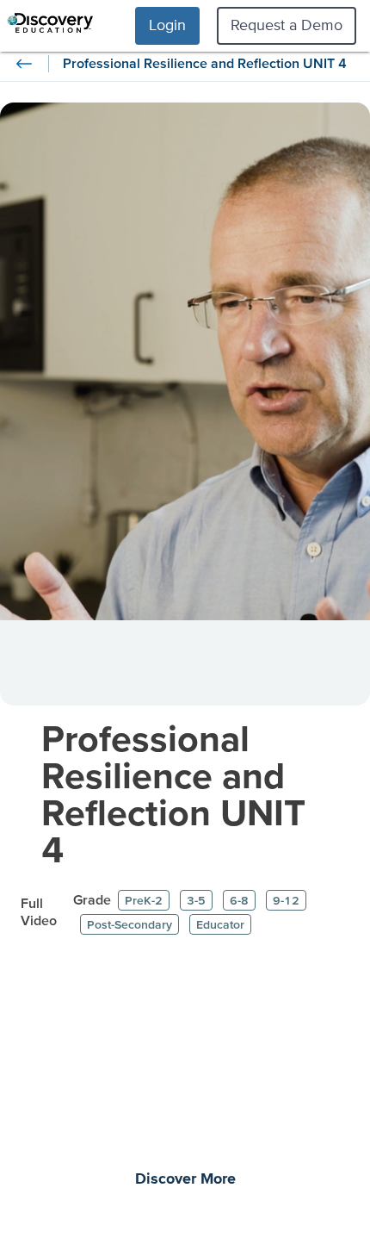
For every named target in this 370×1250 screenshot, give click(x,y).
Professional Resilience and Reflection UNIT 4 (173, 793)
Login (167, 25)
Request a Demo (286, 25)
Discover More (185, 1179)
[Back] (24, 64)
